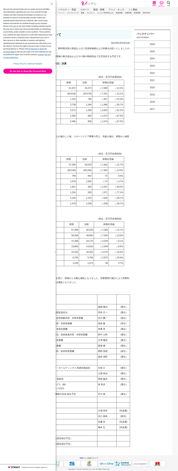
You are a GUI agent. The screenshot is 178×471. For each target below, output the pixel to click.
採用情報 (137, 13)
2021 (152, 80)
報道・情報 (98, 9)
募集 (82, 13)
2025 (152, 51)
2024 (152, 58)
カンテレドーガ (73, 13)
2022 (152, 73)
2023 (152, 66)
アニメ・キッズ (116, 9)
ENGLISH (146, 13)
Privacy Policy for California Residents (27, 64)
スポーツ (84, 9)
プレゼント (90, 13)
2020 (152, 87)
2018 (152, 102)
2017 (152, 109)
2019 (152, 94)
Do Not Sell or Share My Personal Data (28, 71)
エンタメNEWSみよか (105, 13)
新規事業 (119, 13)
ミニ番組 (132, 9)
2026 (152, 44)
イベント (61, 13)
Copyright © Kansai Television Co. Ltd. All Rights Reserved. (89, 469)
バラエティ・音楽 (67, 9)
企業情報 (128, 13)
